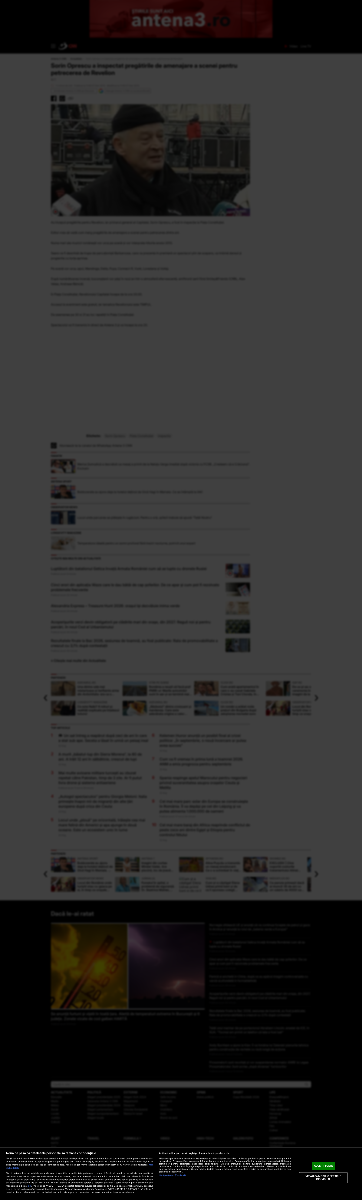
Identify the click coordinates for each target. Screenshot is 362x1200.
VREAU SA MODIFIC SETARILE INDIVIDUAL (323, 1178)
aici (29, 1185)
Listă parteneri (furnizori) (172, 1175)
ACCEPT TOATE (323, 1165)
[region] (181, 1173)
